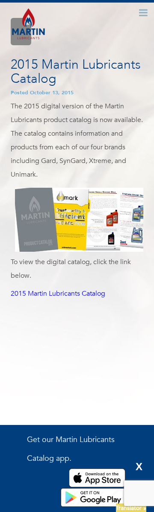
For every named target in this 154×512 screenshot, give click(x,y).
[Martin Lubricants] (28, 25)
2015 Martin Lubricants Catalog (58, 293)
